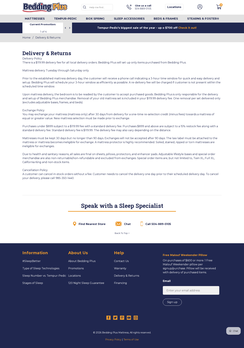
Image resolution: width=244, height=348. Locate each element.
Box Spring (95, 18)
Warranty (120, 268)
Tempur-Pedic (65, 18)
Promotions (76, 268)
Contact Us (121, 261)
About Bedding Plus (81, 261)
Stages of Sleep (32, 283)
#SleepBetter (31, 261)
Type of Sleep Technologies (40, 268)
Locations (174, 7)
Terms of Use (131, 339)
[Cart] (219, 8)
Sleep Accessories (129, 18)
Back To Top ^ (122, 233)
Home (26, 37)
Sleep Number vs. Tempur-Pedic (44, 275)
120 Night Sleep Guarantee (86, 283)
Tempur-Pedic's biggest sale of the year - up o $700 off (147, 27)
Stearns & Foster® (203, 18)
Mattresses (35, 18)
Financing (120, 283)
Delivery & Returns (126, 275)
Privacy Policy (113, 339)
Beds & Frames (166, 18)
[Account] (199, 8)
